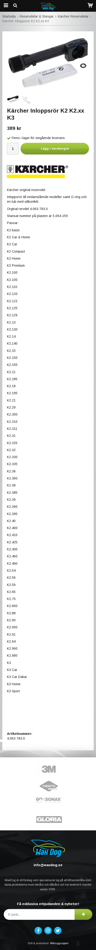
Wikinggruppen (59, 943)
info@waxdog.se (48, 865)
